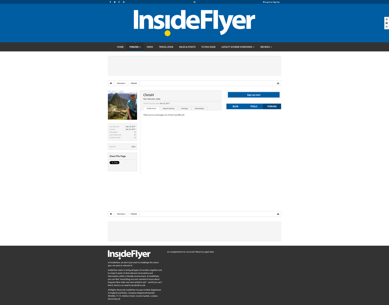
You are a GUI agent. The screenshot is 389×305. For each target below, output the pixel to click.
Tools (253, 106)
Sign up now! (253, 94)
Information (199, 108)
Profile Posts (151, 108)
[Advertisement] (253, 133)
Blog (235, 106)
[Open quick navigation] (278, 83)
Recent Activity (168, 108)
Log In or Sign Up (272, 2)
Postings (184, 108)
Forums (272, 106)
